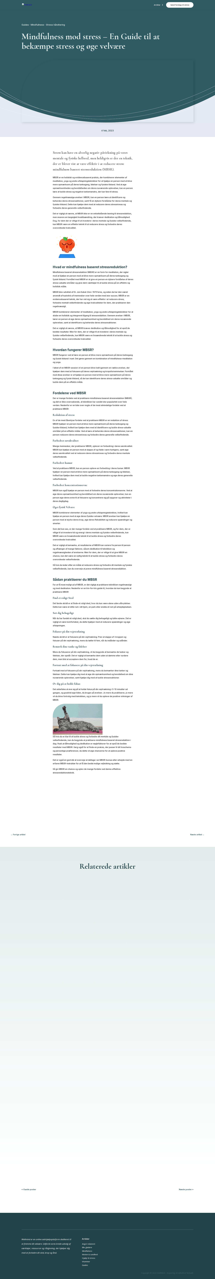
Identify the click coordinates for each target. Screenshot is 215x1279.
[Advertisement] (150, 194)
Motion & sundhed (90, 1254)
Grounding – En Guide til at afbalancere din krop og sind (57, 1160)
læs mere (28, 996)
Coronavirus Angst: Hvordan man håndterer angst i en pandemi (61, 980)
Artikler (157, 5)
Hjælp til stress (88, 1258)
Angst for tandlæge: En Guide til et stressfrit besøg (53, 1122)
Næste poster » (186, 1189)
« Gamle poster (29, 1189)
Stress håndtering (55, 24)
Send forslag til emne (179, 5)
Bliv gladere (42, 1165)
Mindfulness (87, 1251)
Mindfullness (37, 24)
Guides (25, 24)
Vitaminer (86, 1261)
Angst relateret (43, 985)
